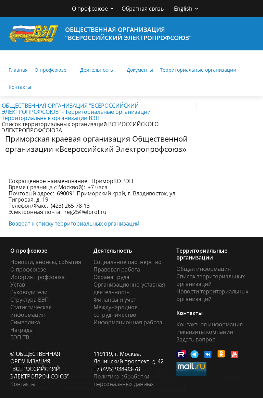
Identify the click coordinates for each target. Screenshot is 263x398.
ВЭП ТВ (19, 337)
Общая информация (203, 269)
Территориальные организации (198, 70)
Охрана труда (111, 277)
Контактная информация (209, 324)
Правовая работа (116, 269)
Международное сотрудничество (115, 310)
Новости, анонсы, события (45, 262)
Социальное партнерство (127, 262)
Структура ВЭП (29, 299)
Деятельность (96, 70)
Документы (140, 70)
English (183, 8)
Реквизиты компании (204, 332)
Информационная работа (127, 322)
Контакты (20, 87)
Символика (25, 322)
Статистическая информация (31, 310)
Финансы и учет (114, 299)
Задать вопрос (195, 339)
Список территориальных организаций (210, 280)
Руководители (29, 292)
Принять (232, 375)
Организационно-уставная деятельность (129, 288)
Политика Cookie (164, 388)
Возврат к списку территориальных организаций (74, 223)
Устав (17, 284)
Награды (22, 330)
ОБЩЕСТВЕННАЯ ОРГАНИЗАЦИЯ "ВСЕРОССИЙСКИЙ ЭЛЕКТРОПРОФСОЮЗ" (128, 33)
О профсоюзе (90, 8)
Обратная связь (143, 8)
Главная (18, 70)
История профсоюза (37, 277)
